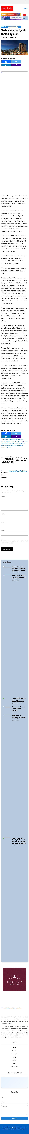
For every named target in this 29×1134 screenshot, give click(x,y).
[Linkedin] (6, 65)
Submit (14, 1118)
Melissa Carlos (9, 441)
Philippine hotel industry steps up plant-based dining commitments (19, 699)
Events (14, 1063)
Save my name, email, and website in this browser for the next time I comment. (14, 542)
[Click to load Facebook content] (14, 1082)
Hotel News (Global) (14, 1054)
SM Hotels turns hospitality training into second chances (18, 717)
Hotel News (4, 26)
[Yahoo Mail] (16, 65)
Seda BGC (19, 441)
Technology (14, 1066)
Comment (4, 496)
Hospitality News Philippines (9, 37)
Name (3, 514)
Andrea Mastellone (9, 439)
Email (3, 522)
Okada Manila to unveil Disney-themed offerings (18, 708)
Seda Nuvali (17, 445)
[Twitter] (16, 61)
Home (14, 1047)
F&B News (14, 1060)
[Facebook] (6, 61)
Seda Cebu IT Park (10, 443)
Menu (26, 8)
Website (3, 530)
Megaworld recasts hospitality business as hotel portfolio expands (18, 568)
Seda (14, 441)
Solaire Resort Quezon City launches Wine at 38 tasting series (19, 577)
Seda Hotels (19, 443)
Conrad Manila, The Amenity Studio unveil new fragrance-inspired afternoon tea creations (19, 840)
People (14, 1057)
